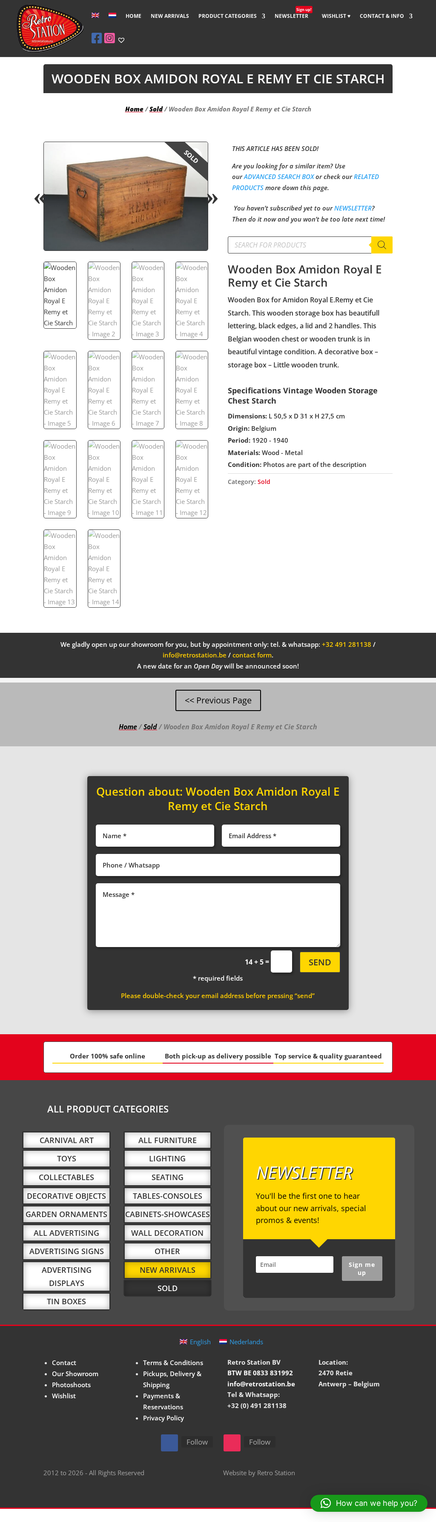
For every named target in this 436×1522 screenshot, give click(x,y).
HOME (133, 16)
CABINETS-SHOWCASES (167, 1214)
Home (134, 109)
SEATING (168, 1177)
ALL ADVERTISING (66, 1233)
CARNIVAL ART (67, 1140)
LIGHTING (167, 1158)
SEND (320, 962)
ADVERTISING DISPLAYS (67, 1276)
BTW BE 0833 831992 (260, 1372)
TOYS (66, 1158)
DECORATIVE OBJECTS (66, 1196)
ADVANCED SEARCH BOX (279, 176)
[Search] (382, 244)
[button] (194, 155)
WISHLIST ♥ (336, 16)
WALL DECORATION (167, 1233)
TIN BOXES (66, 1301)
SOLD (168, 1288)
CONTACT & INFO (382, 16)
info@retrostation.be (195, 655)
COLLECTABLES (66, 1177)
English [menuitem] (200, 1341)
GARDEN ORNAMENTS (66, 1214)
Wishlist (64, 1395)
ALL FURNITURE (167, 1140)
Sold (156, 109)
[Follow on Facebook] (169, 1442)
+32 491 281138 (346, 644)
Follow (197, 1442)
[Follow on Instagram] (232, 1442)
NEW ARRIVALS (170, 16)
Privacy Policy (163, 1418)
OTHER (167, 1251)
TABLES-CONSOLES (167, 1196)
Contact (64, 1362)
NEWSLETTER (293, 16)
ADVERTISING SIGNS (66, 1251)
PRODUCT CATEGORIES (227, 16)
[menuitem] (95, 22)
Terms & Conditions (173, 1362)
